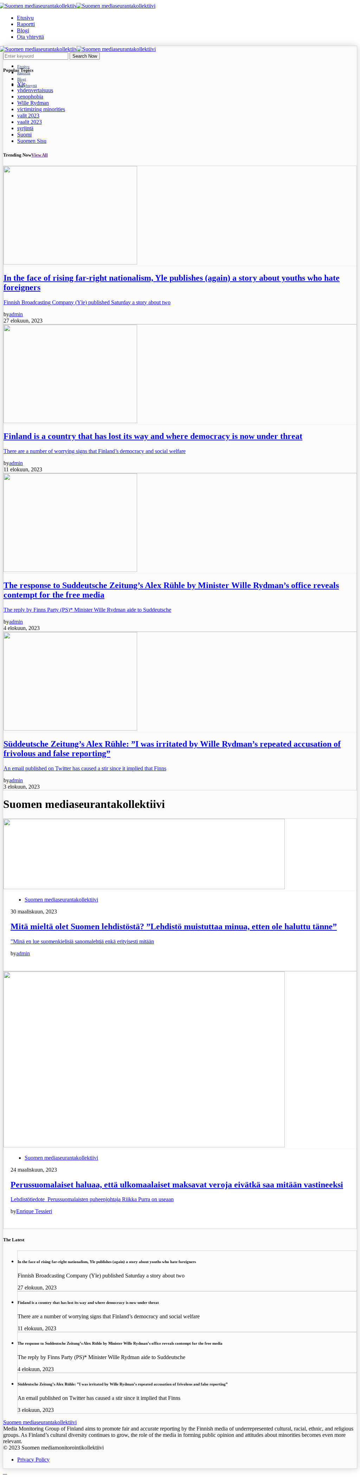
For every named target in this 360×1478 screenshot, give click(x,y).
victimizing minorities (41, 109)
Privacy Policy (33, 1460)
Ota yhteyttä (30, 37)
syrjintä (25, 128)
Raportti (26, 24)
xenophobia (30, 97)
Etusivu (25, 18)
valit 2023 (28, 116)
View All (39, 155)
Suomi (24, 135)
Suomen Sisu (31, 141)
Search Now (84, 56)
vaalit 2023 (29, 122)
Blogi (23, 30)
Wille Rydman (33, 103)
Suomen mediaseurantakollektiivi (61, 900)
